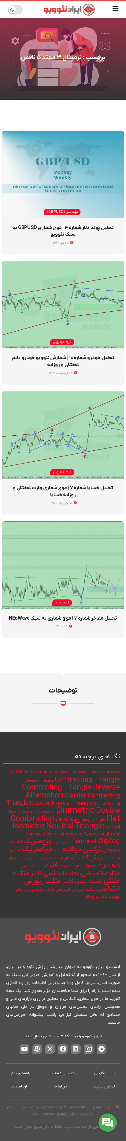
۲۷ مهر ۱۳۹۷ (61, 243)
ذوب (17, 850)
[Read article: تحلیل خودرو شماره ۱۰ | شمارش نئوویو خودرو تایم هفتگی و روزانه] (63, 304)
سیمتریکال (73, 858)
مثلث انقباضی (100, 873)
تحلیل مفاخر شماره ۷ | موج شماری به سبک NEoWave (63, 618)
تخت (17, 842)
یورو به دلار (110, 896)
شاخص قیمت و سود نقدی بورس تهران (36, 858)
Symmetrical (96, 834)
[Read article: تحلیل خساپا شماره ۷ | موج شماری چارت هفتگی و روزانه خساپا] (63, 435)
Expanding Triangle (88, 819)
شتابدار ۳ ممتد (102, 866)
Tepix (115, 834)
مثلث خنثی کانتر (82, 881)
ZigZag (109, 841)
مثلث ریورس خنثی (29, 889)
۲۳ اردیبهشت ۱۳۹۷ (61, 373)
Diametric (76, 810)
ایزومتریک (38, 841)
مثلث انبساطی (32, 866)
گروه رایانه (62, 602)
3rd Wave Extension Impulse (78, 772)
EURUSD (62, 819)
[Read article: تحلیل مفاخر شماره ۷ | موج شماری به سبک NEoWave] (63, 565)
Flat (113, 818)
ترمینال (111, 850)
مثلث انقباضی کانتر (55, 874)
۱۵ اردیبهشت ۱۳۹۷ (61, 503)
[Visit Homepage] (69, 9)
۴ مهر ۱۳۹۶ (61, 627)
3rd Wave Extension (30, 772)
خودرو (57, 850)
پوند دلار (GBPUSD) (62, 212)
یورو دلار (92, 896)
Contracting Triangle (87, 779)
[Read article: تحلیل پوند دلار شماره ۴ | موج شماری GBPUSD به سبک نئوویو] (63, 174)
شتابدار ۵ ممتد (71, 866)
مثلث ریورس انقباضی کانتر (71, 889)
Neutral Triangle (75, 826)
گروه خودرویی (62, 342)
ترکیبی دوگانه (82, 849)
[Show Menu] (115, 9)
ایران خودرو (62, 842)
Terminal (84, 841)
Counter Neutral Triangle (61, 803)
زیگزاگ (92, 857)
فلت (51, 865)
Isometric (29, 826)
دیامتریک (37, 849)
